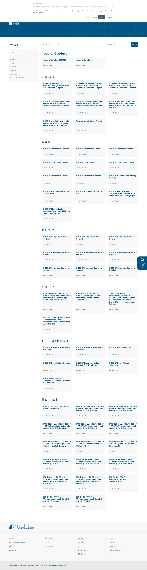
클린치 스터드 (82, 554)
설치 (10, 546)
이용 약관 (13, 59)
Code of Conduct (16, 56)
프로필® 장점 (13, 550)
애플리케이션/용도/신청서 (17, 542)
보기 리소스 (49, 65)
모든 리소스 (13, 52)
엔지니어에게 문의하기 (142, 265)
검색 (133, 44)
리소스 (47, 542)
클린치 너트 (81, 550)
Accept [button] (101, 17)
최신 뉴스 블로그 (50, 538)
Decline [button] (110, 17)
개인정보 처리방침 (116, 550)
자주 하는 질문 (49, 546)
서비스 (11, 538)
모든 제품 (81, 538)
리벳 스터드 (81, 546)
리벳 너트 (81, 542)
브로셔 (12, 63)
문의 (111, 538)
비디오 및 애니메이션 (16, 78)
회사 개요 (13, 67)
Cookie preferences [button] (91, 17)
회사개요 (113, 542)
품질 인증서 (13, 74)
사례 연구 (13, 70)
